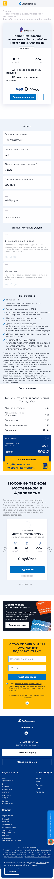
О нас (38, 788)
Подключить (27, 569)
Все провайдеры (5, 779)
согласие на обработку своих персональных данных (25, 685)
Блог (38, 781)
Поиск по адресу (27, 752)
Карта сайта (7, 816)
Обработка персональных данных (8, 832)
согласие (41, 862)
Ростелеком (9, 16)
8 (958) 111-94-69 (28, 741)
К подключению (27, 459)
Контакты (39, 792)
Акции (38, 778)
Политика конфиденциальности (9, 839)
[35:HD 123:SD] (48, 149)
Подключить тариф (23, 97)
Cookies (37, 852)
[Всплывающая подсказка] (48, 134)
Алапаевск (27, 727)
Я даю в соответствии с (27, 687)
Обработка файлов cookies (9, 826)
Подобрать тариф (27, 677)
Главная (7, 11)
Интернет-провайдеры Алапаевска (22, 13)
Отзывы (39, 785)
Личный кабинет (6, 820)
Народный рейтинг (5, 790)
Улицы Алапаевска (5, 802)
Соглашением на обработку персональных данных (33, 858)
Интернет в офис (5, 796)
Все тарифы (25, 584)
